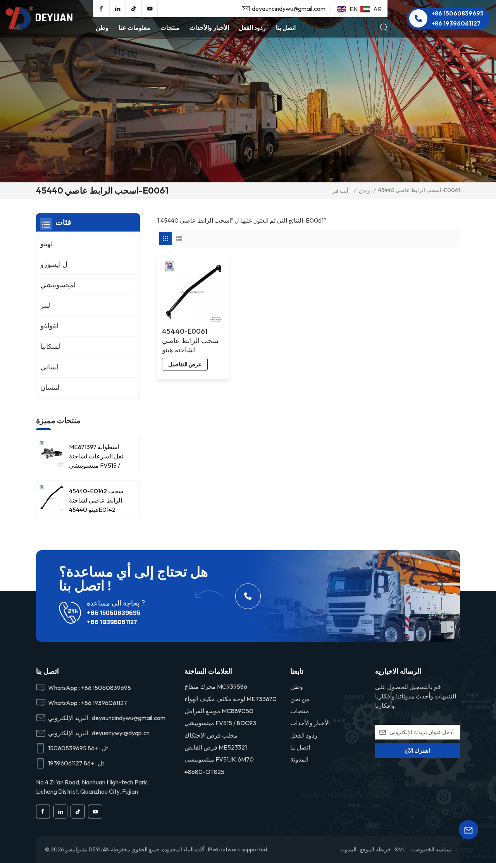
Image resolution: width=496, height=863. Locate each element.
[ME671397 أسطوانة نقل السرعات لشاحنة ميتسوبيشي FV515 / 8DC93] (51, 453)
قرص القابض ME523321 (215, 747)
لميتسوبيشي (58, 284)
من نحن (300, 699)
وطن (102, 27)
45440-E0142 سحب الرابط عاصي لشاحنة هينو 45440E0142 (96, 500)
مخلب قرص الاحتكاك (211, 735)
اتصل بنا (286, 27)
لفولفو (49, 325)
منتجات (169, 27)
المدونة (299, 759)
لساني (49, 366)
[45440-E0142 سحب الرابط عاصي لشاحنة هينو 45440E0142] (51, 497)
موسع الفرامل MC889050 (218, 711)
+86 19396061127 (456, 23)
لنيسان (49, 387)
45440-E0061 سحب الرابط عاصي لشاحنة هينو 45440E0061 (190, 341)
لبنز (45, 305)
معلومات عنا (134, 27)
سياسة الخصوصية (431, 849)
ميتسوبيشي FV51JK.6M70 (219, 759)
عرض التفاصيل (185, 364)
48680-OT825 (204, 771)
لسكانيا (50, 346)
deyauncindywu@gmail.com (289, 8)
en (354, 9)
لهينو (46, 243)
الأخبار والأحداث (209, 27)
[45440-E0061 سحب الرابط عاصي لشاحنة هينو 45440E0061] (193, 291)
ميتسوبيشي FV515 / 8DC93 (220, 723)
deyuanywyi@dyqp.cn (121, 733)
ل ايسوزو (53, 264)
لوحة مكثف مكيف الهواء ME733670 (230, 699)
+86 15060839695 (458, 13)
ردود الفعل (252, 27)
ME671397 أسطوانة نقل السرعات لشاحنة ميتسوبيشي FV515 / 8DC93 (96, 456)
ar (377, 9)
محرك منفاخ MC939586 (215, 686)
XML (399, 849)
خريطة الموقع (375, 849)
